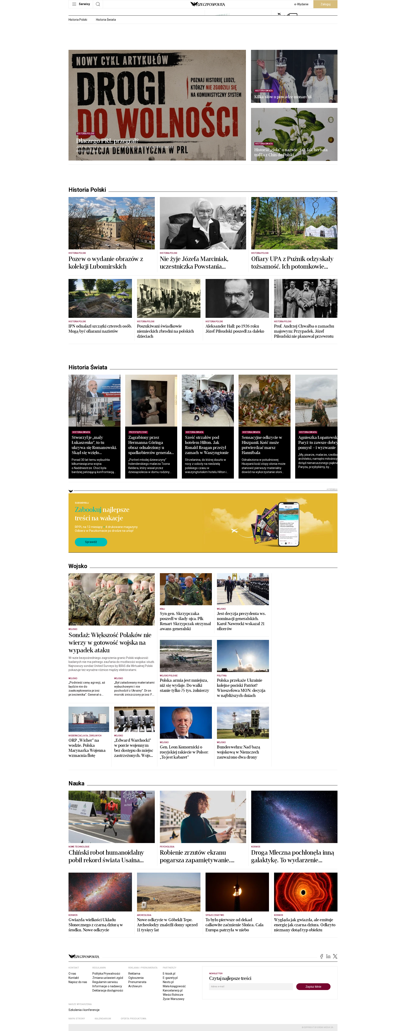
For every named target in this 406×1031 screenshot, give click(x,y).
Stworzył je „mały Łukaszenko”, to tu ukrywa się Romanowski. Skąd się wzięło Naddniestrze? (94, 447)
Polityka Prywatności (106, 973)
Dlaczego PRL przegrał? (107, 141)
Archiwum (135, 986)
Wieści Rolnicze (173, 994)
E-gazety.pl (170, 977)
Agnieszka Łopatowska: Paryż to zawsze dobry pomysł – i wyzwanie (319, 442)
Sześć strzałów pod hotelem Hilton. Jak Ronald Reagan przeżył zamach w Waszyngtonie (207, 445)
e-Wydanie (301, 4)
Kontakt (74, 977)
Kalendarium (103, 1018)
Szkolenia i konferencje (84, 1010)
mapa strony (77, 1018)
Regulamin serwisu (105, 982)
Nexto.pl (168, 982)
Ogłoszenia (136, 977)
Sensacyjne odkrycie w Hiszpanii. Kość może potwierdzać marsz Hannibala (262, 445)
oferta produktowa (133, 1018)
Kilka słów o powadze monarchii (283, 96)
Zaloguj (326, 4)
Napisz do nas (78, 982)
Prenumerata (137, 982)
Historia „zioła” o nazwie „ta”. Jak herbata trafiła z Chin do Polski (291, 152)
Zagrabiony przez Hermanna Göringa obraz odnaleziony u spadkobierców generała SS (149, 447)
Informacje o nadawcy (107, 986)
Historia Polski (78, 19)
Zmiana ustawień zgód (107, 977)
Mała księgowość (174, 986)
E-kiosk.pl (169, 973)
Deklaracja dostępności (107, 990)
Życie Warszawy (173, 999)
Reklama (134, 973)
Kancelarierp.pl (172, 990)
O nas (72, 973)
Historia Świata (106, 19)
